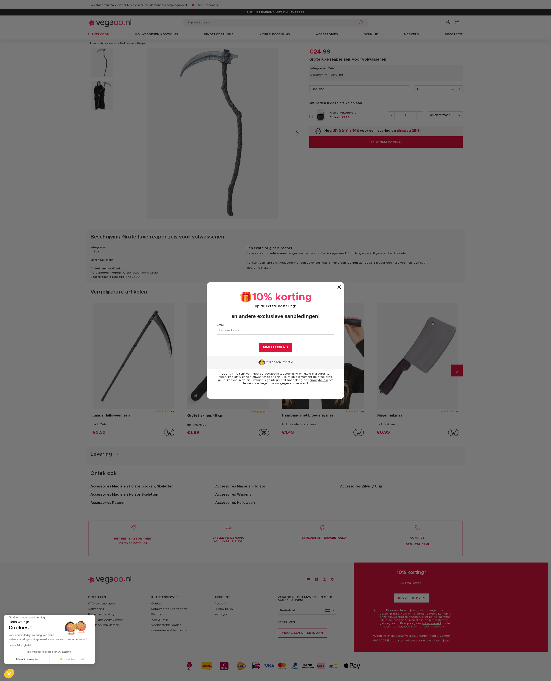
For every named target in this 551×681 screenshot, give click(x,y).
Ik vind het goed (72, 659)
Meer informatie (27, 659)
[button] (9, 674)
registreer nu (275, 347)
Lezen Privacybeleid (21, 645)
